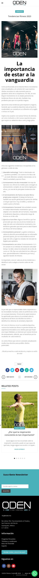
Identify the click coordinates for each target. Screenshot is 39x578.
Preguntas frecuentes (8, 539)
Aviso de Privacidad (8, 543)
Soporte (4, 546)
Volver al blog (19, 377)
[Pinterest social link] (17, 370)
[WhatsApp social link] (27, 370)
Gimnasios (19, 11)
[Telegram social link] (32, 370)
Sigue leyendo (19, 449)
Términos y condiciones (9, 541)
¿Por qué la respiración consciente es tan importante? (19, 433)
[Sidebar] (2, 175)
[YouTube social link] (14, 566)
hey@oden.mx (6, 516)
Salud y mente (19, 428)
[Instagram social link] (9, 566)
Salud (19, 364)
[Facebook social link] (8, 370)
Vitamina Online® (21, 575)
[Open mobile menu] (2, 3)
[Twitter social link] (12, 370)
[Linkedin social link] (22, 370)
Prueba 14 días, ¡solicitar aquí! (14, 552)
